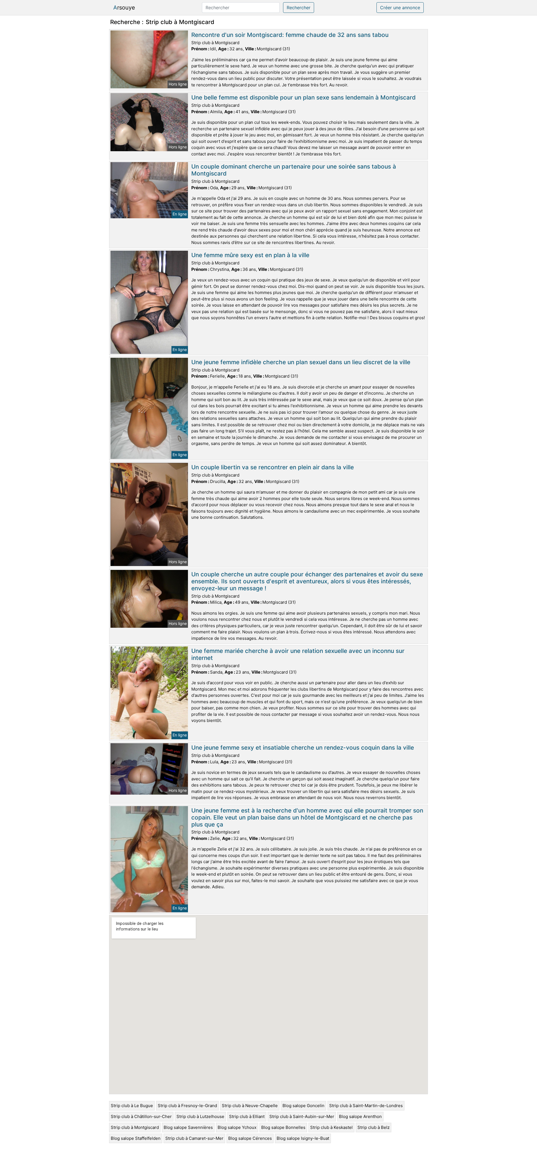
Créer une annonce (400, 7)
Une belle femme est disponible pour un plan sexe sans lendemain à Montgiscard (303, 97)
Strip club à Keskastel (331, 1127)
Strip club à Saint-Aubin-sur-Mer (301, 1116)
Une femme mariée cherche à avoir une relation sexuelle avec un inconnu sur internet (297, 654)
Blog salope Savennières (188, 1127)
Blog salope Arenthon (360, 1116)
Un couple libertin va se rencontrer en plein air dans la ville (272, 467)
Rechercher (298, 7)
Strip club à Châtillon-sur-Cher (141, 1116)
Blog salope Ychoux (237, 1127)
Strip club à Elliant (247, 1116)
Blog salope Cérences (250, 1138)
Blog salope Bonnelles (283, 1127)
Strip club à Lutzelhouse (200, 1116)
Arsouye (124, 7)
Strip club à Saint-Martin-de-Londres (366, 1105)
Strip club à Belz (373, 1127)
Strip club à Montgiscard (135, 1127)
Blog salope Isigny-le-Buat (303, 1138)
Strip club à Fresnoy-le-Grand (187, 1105)
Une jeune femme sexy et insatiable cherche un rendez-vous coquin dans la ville (302, 747)
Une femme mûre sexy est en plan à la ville (250, 255)
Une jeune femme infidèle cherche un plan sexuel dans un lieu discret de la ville (300, 362)
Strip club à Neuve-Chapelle (250, 1105)
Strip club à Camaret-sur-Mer (194, 1138)
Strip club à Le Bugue (132, 1105)
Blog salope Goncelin (303, 1105)
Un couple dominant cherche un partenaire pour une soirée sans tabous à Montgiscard (293, 170)
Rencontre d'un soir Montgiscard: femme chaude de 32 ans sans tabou (289, 34)
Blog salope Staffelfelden (136, 1138)
